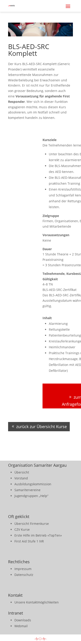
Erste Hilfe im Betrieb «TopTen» (38, 535)
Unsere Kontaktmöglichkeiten (36, 602)
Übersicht (21, 472)
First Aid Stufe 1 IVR (29, 541)
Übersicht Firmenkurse (31, 523)
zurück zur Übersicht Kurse (41, 426)
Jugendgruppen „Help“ (31, 496)
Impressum (23, 569)
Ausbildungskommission (32, 484)
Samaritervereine (27, 490)
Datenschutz (23, 575)
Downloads (22, 620)
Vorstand (21, 478)
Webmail (21, 626)
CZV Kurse (22, 529)
